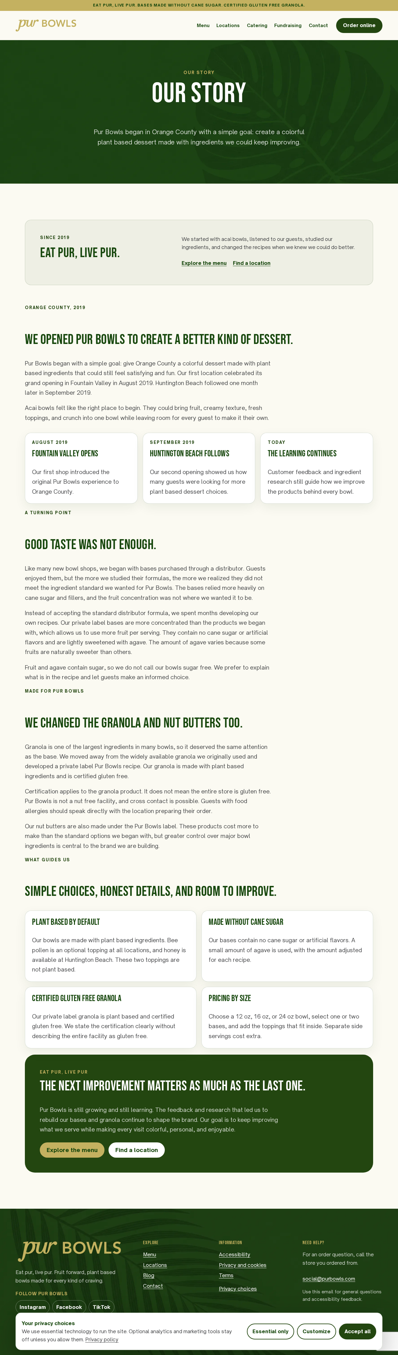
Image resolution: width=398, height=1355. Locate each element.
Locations (228, 25)
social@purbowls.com (329, 1279)
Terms (226, 1275)
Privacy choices (238, 1289)
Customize (317, 1331)
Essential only (270, 1331)
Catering (257, 25)
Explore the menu (204, 263)
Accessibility (234, 1254)
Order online (359, 25)
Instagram (34, 1308)
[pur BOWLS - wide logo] (46, 25)
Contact (318, 25)
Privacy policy (101, 1339)
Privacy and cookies (242, 1265)
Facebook (71, 1308)
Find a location (252, 263)
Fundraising (288, 25)
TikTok (103, 1308)
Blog (148, 1275)
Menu (203, 25)
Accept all (358, 1331)
